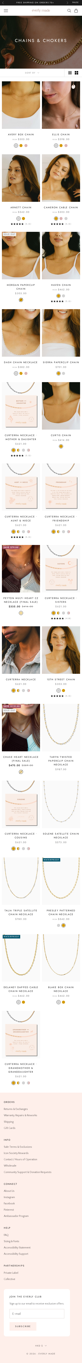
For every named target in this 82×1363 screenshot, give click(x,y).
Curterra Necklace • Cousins (21, 835)
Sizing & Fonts (11, 1241)
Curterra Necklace (21, 679)
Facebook (9, 1203)
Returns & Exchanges (16, 1109)
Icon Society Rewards (16, 1153)
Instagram (9, 1197)
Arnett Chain (20, 207)
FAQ (6, 1235)
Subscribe (23, 1326)
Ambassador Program (16, 1216)
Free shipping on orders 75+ (35, 2)
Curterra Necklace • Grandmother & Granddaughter (21, 1068)
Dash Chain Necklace (21, 362)
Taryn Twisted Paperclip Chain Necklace (60, 761)
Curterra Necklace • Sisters (61, 600)
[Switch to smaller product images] (76, 73)
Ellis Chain (61, 134)
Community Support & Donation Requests (27, 1172)
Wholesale (10, 1165)
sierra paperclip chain (61, 362)
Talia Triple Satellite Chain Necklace (21, 912)
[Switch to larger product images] (70, 73)
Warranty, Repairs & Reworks (20, 1115)
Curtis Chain (61, 435)
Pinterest (9, 1209)
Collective (9, 1279)
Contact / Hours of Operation (20, 1159)
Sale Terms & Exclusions (18, 1146)
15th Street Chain (61, 679)
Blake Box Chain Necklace (61, 989)
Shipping (9, 1121)
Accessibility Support (16, 1253)
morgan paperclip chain (21, 287)
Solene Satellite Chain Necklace (61, 835)
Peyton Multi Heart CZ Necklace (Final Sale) (21, 600)
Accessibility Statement (17, 1247)
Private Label (11, 1272)
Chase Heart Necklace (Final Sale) (21, 759)
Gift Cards (9, 1127)
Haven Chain (61, 285)
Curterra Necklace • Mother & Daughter (21, 437)
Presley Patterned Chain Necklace (61, 912)
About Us (9, 1191)
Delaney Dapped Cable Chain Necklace (21, 989)
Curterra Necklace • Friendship (61, 518)
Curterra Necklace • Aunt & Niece (21, 518)
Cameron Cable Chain (61, 207)
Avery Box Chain (21, 134)
